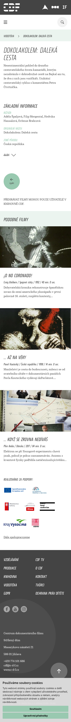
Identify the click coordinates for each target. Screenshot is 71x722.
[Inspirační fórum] (64, 7)
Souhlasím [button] (36, 708)
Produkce (10, 567)
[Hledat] (62, 22)
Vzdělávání (11, 558)
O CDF (39, 567)
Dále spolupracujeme (17, 537)
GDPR (7, 592)
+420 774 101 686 (14, 661)
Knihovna (10, 575)
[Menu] (5, 22)
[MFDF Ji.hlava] (45, 7)
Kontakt (41, 575)
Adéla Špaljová (13, 116)
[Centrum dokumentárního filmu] (12, 7)
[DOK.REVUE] (55, 7)
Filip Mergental (33, 116)
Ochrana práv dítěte (50, 592)
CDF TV (40, 558)
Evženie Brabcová (29, 120)
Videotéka (9, 35)
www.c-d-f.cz (11, 669)
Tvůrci (40, 584)
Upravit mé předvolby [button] (35, 715)
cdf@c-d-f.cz (11, 665)
